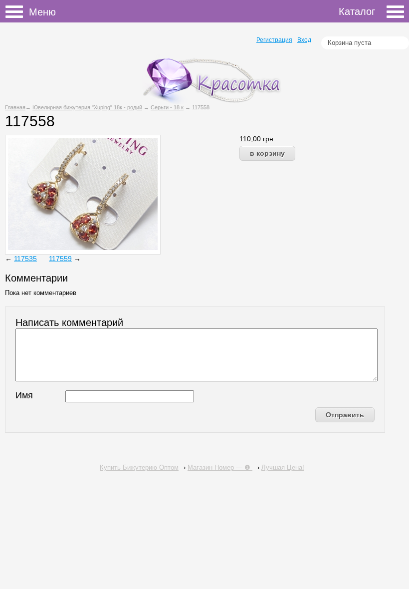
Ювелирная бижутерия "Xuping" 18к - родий (87, 107)
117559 (60, 259)
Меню (17, 12)
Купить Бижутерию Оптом (139, 467)
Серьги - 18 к (167, 107)
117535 (25, 259)
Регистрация (274, 39)
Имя (24, 395)
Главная (15, 107)
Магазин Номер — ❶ (220, 467)
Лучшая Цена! (282, 467)
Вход (304, 39)
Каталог (357, 11)
